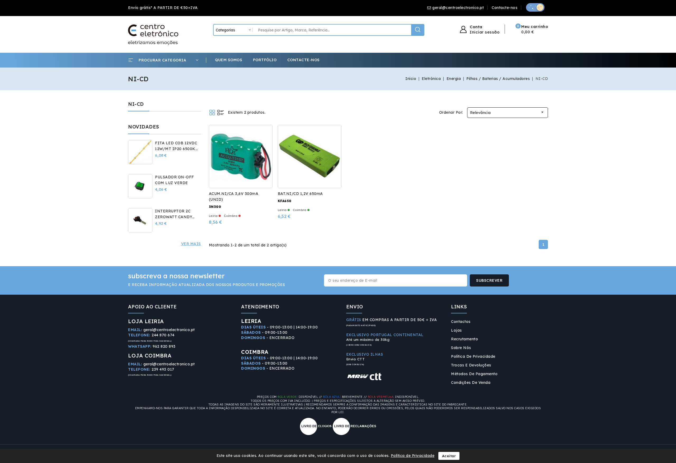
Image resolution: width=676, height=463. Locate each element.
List (220, 112)
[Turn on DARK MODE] (535, 7)
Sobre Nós (461, 347)
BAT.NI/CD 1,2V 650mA (300, 193)
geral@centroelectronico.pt (458, 7)
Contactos (461, 321)
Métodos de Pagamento (474, 373)
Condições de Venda (470, 382)
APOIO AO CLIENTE (152, 307)
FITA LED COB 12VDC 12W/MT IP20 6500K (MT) (176, 149)
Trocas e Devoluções (471, 365)
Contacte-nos (504, 7)
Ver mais (191, 243)
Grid (212, 112)
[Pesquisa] (417, 30)
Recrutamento (464, 339)
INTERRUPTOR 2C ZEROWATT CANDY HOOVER (173, 217)
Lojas (456, 330)
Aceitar (449, 456)
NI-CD (136, 104)
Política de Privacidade (473, 356)
